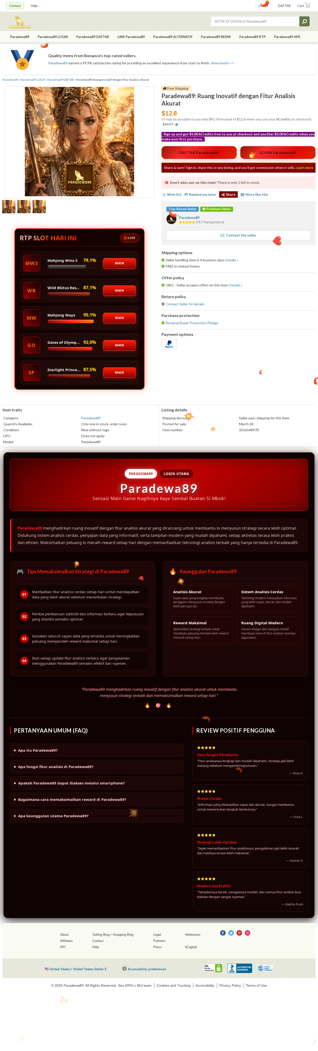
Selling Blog (101, 934)
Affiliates (66, 941)
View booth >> (222, 63)
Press (157, 947)
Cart (300, 6)
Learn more (304, 167)
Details (230, 260)
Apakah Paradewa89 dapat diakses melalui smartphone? (71, 782)
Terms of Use (256, 985)
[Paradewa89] (35, 21)
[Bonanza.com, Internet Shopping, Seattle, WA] (239, 968)
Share (230, 194)
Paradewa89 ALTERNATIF (173, 37)
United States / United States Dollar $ (78, 969)
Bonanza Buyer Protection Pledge (192, 323)
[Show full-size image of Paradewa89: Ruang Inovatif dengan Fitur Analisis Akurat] (79, 142)
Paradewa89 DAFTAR (92, 37)
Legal (157, 934)
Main (119, 263)
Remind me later (202, 194)
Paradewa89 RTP (252, 37)
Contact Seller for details (185, 304)
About (64, 934)
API (63, 947)
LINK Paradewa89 (131, 37)
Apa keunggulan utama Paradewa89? (53, 815)
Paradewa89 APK (287, 37)
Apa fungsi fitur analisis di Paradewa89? (55, 766)
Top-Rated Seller (182, 209)
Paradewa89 (19, 37)
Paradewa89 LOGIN (53, 37)
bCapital (191, 947)
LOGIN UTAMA (176, 473)
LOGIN (263, 6)
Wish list (174, 194)
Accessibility (205, 985)
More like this (256, 194)
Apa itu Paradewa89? (38, 750)
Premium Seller (218, 209)
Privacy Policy (230, 985)
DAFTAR (284, 6)
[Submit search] (304, 21)
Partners (159, 941)
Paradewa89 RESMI (216, 37)
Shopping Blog (123, 934)
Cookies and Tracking (174, 985)
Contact (15, 6)
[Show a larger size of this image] (8, 207)
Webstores (192, 934)
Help (34, 6)
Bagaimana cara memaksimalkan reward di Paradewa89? (72, 799)
